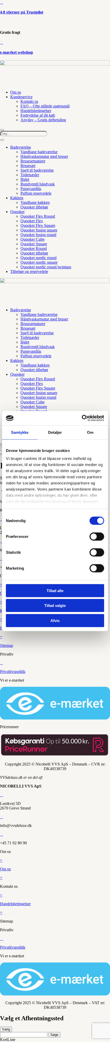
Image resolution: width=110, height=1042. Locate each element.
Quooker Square (33, 244)
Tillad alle (55, 590)
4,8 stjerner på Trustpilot (21, 12)
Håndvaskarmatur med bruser (44, 156)
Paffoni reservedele (35, 193)
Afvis (55, 620)
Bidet (24, 179)
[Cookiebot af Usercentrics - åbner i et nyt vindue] (81, 418)
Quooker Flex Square (37, 225)
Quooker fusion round (38, 234)
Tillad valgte (55, 605)
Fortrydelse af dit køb (37, 115)
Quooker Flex (31, 221)
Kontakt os (29, 101)
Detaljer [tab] (55, 432)
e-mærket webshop (16, 52)
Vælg (6, 1029)
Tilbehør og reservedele (29, 271)
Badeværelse (20, 147)
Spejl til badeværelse (37, 170)
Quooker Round (33, 248)
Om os (15, 92)
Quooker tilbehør (34, 207)
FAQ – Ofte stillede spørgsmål (45, 106)
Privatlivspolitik (12, 671)
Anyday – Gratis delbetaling (43, 120)
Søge (54, 1035)
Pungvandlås (30, 188)
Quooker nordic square (39, 262)
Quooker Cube (32, 239)
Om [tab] (90, 432)
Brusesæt (27, 165)
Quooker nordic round (38, 258)
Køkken (16, 198)
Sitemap (6, 645)
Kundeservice (21, 97)
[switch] (97, 536)
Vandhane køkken (35, 202)
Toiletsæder (29, 175)
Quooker (17, 211)
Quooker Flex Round (37, 216)
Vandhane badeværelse (39, 152)
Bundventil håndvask (37, 184)
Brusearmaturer (32, 161)
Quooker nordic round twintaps (45, 267)
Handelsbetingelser (35, 110)
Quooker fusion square (38, 230)
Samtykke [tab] (20, 432)
